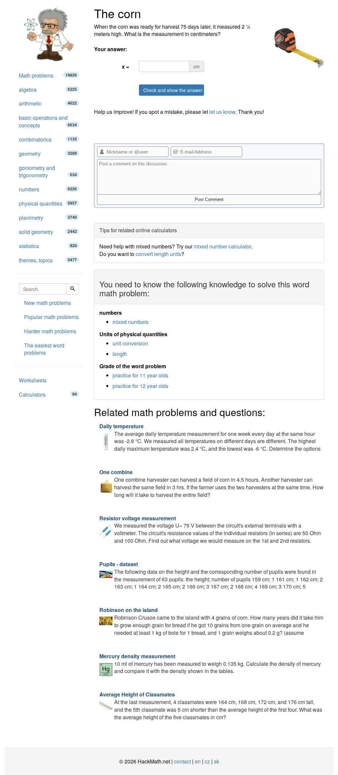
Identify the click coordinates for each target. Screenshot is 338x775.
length (120, 354)
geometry (48, 153)
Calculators (48, 394)
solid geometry (48, 232)
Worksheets (33, 380)
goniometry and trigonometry (48, 171)
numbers (48, 189)
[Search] (72, 289)
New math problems (47, 303)
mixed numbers (131, 322)
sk (216, 761)
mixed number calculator (222, 246)
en (198, 761)
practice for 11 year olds (140, 375)
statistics (48, 246)
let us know (222, 111)
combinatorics (48, 139)
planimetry (48, 217)
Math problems (48, 75)
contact (182, 761)
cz (207, 761)
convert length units (158, 254)
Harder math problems (50, 331)
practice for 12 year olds (140, 386)
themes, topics (48, 260)
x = (125, 66)
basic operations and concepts (48, 121)
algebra (48, 89)
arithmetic (48, 103)
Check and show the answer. (173, 90)
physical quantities (48, 203)
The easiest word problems (44, 349)
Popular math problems (51, 317)
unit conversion (130, 343)
